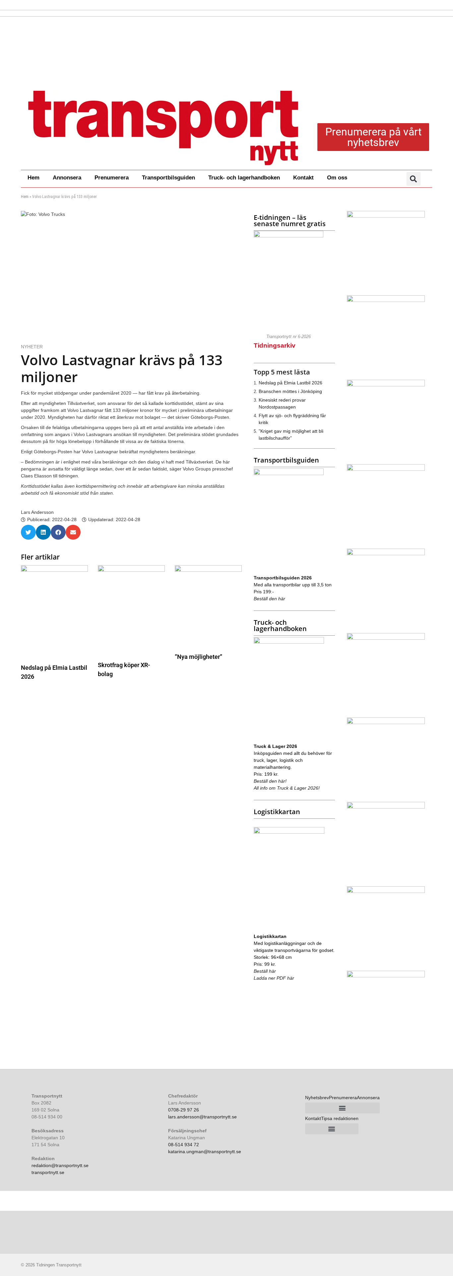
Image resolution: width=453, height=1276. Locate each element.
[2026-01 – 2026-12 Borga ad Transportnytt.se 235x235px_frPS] (386, 300)
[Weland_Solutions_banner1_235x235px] (386, 722)
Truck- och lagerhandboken (244, 177)
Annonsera (67, 177)
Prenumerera (112, 177)
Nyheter (32, 346)
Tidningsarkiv (274, 345)
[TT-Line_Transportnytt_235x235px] (386, 638)
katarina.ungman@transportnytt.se (204, 1151)
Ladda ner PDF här (274, 978)
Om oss (337, 177)
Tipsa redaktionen (339, 1118)
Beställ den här (269, 598)
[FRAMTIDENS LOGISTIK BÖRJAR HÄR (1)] (386, 469)
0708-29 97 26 (183, 1109)
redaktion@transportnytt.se (60, 1165)
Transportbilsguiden (168, 177)
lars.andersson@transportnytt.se (202, 1116)
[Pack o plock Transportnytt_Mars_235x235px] (386, 384)
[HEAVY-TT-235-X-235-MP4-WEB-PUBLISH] (386, 975)
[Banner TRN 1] (386, 553)
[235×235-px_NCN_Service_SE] (386, 807)
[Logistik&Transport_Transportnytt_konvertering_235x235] (386, 216)
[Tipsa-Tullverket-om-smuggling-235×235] (386, 891)
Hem (33, 177)
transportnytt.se (48, 1172)
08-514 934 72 (183, 1144)
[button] (414, 179)
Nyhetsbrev (317, 1097)
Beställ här (265, 971)
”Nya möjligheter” (198, 656)
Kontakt (303, 177)
